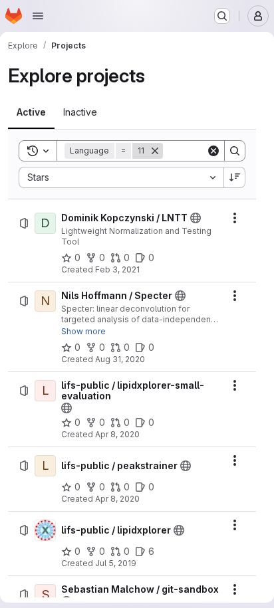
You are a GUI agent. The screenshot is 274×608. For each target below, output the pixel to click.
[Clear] (213, 151)
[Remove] (155, 151)
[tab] (31, 112)
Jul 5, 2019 (115, 563)
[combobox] (121, 177)
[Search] (234, 150)
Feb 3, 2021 (117, 269)
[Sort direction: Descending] (234, 177)
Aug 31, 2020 (120, 359)
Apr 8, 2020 (117, 434)
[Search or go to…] (222, 16)
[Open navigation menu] (38, 16)
